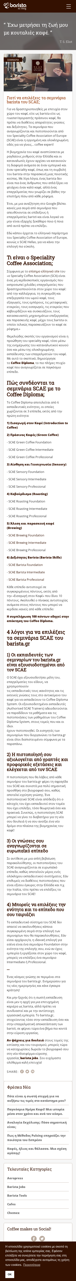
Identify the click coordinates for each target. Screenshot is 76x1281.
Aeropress (15, 1178)
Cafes (11, 1204)
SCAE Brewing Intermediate (27, 543)
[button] (68, 6)
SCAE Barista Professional (26, 580)
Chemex (13, 1213)
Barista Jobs (16, 1187)
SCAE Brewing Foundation (26, 535)
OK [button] (10, 1274)
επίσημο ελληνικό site (44, 271)
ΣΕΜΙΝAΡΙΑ (13, 59)
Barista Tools (17, 1196)
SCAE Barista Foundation (25, 565)
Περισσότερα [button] (31, 1264)
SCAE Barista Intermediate (26, 572)
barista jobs (29, 1058)
